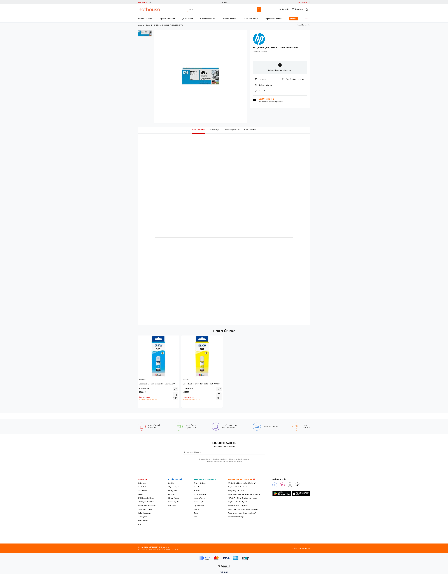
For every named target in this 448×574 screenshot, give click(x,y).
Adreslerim (171, 494)
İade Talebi (172, 505)
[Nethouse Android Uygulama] (281, 493)
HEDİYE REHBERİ (303, 2)
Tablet (196, 513)
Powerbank (198, 487)
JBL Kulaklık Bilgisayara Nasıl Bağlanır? (242, 483)
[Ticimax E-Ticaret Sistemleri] (224, 572)
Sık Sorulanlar (142, 490)
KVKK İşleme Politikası (146, 498)
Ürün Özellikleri (198, 130)
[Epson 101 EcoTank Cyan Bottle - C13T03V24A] (158, 356)
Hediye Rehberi (143, 520)
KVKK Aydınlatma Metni (146, 502)
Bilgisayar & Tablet (145, 19)
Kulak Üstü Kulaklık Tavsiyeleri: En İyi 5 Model (244, 494)
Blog (307, 19)
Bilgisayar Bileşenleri (167, 19)
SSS (150, 2)
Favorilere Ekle (175, 389)
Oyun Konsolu (199, 505)
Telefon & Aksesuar (229, 19)
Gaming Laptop (199, 502)
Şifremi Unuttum (173, 498)
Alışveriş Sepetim (174, 487)
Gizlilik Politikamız (144, 487)
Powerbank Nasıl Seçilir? (236, 517)
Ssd (195, 517)
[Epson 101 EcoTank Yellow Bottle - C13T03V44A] (202, 356)
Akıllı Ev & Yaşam (251, 19)
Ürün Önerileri (250, 130)
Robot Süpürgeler (200, 494)
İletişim (140, 494)
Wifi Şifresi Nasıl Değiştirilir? (237, 505)
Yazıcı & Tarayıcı (200, 498)
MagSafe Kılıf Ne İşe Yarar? (237, 487)
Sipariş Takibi (172, 490)
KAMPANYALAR (142, 2)
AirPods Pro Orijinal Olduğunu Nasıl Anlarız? (243, 498)
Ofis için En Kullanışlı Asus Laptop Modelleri (243, 509)
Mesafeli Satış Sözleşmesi (147, 505)
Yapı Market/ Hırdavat (273, 19)
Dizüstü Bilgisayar (200, 483)
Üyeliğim (171, 483)
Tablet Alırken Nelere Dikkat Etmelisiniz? (242, 513)
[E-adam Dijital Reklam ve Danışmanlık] (224, 566)
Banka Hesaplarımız (144, 513)
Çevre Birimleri (187, 19)
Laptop (196, 509)
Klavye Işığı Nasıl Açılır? (236, 490)
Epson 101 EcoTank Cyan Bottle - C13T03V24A (157, 384)
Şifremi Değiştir (173, 502)
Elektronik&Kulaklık (207, 19)
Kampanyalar (142, 517)
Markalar (293, 19)
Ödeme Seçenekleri (232, 130)
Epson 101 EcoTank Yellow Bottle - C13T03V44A (201, 384)
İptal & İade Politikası (145, 509)
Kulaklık (197, 490)
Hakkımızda (142, 483)
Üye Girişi (285, 9)
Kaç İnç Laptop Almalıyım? (237, 502)
